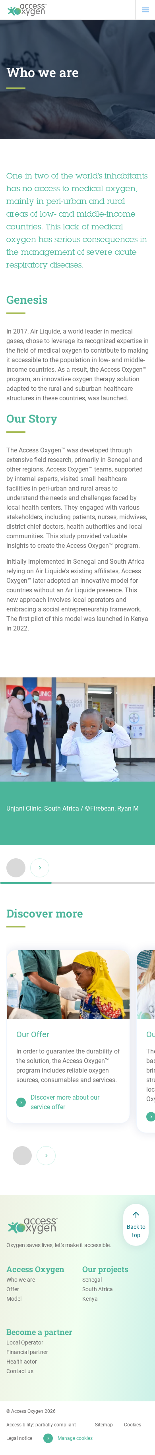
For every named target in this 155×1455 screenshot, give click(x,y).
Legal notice (19, 1438)
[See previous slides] (22, 1155)
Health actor (21, 1361)
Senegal (92, 1280)
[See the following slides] (46, 1155)
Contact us (19, 1371)
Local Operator (24, 1342)
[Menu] (145, 10)
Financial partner (27, 1352)
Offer (12, 1289)
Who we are (20, 1280)
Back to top (136, 1231)
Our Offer (32, 1034)
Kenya (90, 1299)
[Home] (27, 10)
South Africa (97, 1289)
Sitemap (104, 1425)
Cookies (132, 1425)
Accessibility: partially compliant (41, 1425)
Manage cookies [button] (75, 1438)
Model (13, 1299)
